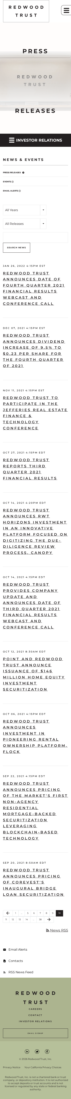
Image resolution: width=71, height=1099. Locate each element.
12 (14, 919)
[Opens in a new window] (27, 1051)
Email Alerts (10, 190)
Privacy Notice (11, 1067)
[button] (66, 10)
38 (41, 919)
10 (60, 912)
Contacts (15, 961)
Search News (16, 247)
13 (21, 919)
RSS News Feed (20, 972)
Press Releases (12, 172)
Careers (35, 1009)
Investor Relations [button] (38, 140)
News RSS (56, 930)
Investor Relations (35, 1021)
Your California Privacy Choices (42, 1067)
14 (27, 919)
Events (7, 181)
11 (7, 919)
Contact (35, 1015)
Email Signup (35, 1033)
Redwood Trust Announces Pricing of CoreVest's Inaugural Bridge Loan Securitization (33, 882)
